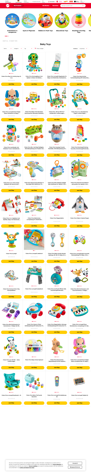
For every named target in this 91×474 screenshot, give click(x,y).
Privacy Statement (57, 464)
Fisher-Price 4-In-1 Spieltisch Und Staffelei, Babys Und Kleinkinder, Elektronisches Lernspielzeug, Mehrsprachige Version (11, 219)
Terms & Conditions (33, 466)
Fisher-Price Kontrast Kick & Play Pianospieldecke (11, 289)
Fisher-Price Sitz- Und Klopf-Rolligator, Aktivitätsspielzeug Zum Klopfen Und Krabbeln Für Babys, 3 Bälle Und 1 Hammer (34, 148)
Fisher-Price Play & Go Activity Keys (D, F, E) (11, 77)
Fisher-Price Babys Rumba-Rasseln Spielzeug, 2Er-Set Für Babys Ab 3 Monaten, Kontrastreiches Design (57, 254)
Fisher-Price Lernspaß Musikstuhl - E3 (11, 395)
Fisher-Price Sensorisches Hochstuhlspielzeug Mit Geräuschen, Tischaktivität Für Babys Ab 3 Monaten (79, 77)
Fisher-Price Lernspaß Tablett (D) (79, 395)
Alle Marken (45, 5)
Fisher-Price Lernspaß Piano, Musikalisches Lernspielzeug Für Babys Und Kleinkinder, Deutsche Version (79, 325)
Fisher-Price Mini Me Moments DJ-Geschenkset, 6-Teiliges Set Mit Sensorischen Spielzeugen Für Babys (11, 325)
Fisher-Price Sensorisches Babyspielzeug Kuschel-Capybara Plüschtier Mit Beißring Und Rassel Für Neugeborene (57, 360)
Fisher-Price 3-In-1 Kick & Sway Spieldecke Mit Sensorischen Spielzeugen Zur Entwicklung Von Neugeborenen (11, 183)
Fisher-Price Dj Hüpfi (11, 253)
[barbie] (61, 1)
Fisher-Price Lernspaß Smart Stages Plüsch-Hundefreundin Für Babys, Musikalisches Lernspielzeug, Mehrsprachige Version (80, 360)
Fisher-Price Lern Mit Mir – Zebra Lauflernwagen (11, 360)
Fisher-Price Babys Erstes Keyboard (34, 359)
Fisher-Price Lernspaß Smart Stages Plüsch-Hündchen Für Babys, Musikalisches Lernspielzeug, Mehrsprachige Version (11, 112)
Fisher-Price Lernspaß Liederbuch (34, 253)
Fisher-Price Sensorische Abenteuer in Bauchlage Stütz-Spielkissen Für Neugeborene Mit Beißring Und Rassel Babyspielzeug (34, 183)
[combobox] (73, 5)
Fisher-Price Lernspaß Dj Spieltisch (34, 289)
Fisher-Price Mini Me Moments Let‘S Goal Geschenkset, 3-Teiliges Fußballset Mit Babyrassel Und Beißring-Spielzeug (80, 289)
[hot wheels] (66, 1)
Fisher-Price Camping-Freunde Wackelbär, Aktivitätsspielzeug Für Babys (57, 148)
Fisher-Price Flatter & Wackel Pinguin (79, 218)
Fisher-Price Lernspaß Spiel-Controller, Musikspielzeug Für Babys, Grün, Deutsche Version (79, 254)
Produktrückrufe (36, 1)
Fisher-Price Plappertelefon (57, 218)
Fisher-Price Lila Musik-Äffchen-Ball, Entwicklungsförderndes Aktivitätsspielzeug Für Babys (57, 289)
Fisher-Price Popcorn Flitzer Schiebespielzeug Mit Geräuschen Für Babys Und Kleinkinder (34, 325)
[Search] (82, 5)
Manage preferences (75, 467)
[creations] (77, 1)
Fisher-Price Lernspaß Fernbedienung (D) (56, 396)
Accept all (75, 463)
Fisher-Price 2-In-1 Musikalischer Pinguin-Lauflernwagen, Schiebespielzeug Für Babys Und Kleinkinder (79, 112)
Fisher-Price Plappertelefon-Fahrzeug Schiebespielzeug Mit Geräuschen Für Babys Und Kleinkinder (56, 325)
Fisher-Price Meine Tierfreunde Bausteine (34, 396)
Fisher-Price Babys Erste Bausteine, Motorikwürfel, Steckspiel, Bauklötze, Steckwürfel (34, 112)
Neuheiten (55, 5)
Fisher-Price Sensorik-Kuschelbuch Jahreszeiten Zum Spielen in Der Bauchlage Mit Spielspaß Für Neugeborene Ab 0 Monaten (79, 183)
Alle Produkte (18, 5)
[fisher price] (71, 1)
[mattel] (57, 1)
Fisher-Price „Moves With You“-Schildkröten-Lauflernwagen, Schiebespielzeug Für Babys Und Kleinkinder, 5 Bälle (57, 112)
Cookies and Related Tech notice (27, 467)
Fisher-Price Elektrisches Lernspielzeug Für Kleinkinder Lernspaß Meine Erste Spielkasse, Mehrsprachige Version (34, 218)
